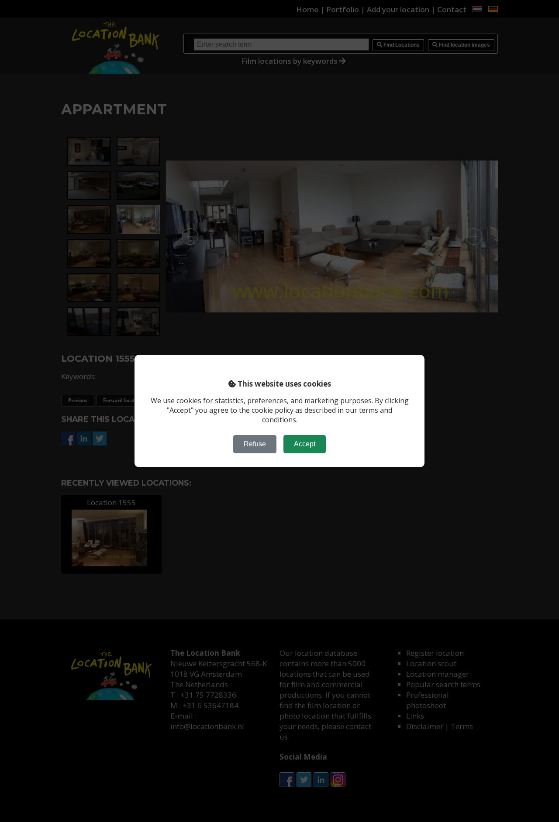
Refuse (255, 444)
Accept (304, 444)
